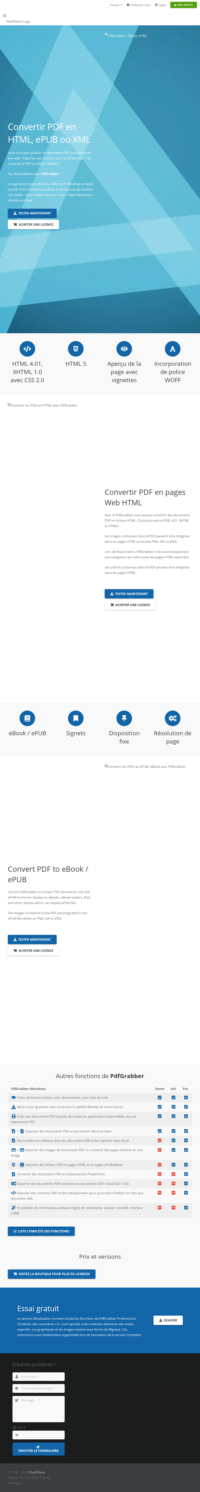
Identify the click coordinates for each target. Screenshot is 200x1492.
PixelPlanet (37, 1472)
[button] (116, 4)
